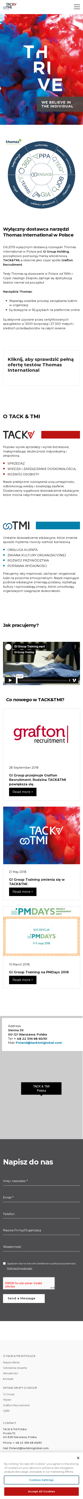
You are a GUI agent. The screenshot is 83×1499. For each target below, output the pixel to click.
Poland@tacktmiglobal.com (39, 1043)
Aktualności (10, 1373)
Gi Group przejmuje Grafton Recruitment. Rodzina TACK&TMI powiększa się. (37, 779)
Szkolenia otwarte (15, 1367)
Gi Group (9, 1394)
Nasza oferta (11, 1362)
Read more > (22, 792)
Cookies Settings (41, 1479)
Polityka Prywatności (19, 1268)
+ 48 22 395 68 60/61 (27, 1442)
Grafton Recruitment (16, 1405)
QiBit (6, 1410)
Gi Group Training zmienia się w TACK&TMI (37, 882)
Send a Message (21, 1298)
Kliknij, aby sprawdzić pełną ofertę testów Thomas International (41, 364)
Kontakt (8, 1378)
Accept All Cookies (41, 1491)
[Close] (78, 1458)
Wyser (7, 1399)
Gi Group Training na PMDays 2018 (39, 972)
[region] (41, 1475)
